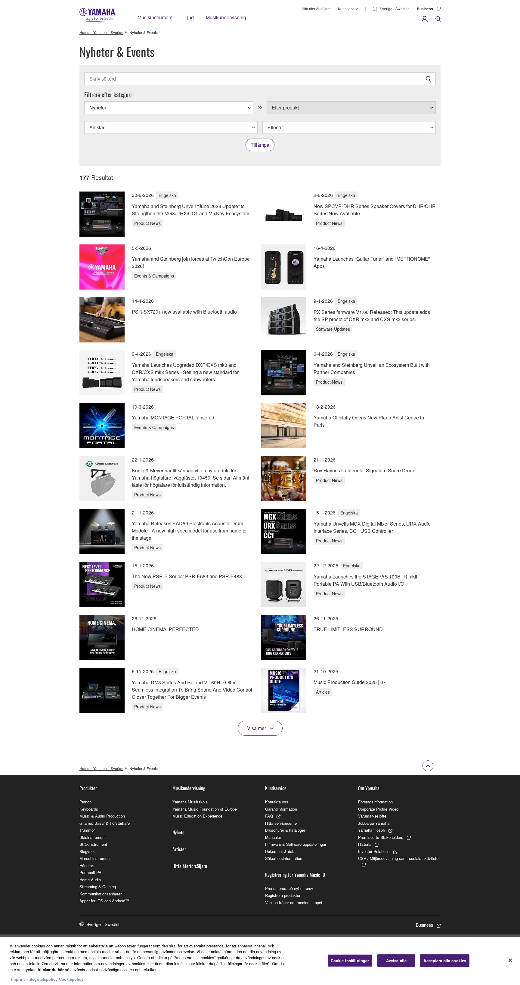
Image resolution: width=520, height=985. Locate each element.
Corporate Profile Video (378, 809)
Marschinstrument (95, 858)
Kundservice (348, 8)
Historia (364, 844)
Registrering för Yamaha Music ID (295, 874)
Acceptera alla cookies (444, 960)
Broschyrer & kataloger (285, 830)
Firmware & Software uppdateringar (295, 844)
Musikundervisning (226, 17)
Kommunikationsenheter (100, 894)
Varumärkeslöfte (372, 816)
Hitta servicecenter (281, 823)
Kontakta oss (276, 802)
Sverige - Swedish (395, 8)
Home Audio (90, 879)
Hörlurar (86, 865)
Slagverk (87, 851)
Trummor (87, 830)
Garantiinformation (281, 809)
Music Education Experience (197, 816)
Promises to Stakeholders (380, 837)
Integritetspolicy (42, 979)
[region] (260, 961)
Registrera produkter (282, 895)
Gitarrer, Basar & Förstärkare (104, 823)
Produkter (88, 788)
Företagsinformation (375, 802)
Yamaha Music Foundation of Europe (204, 809)
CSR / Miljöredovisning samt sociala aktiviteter (399, 858)
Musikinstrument (155, 17)
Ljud (189, 17)
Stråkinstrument (93, 844)
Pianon (85, 802)
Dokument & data (280, 851)
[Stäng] (510, 960)
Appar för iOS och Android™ (104, 901)
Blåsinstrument (92, 837)
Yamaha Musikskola (190, 802)
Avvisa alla (396, 960)
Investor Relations (374, 851)
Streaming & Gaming (97, 886)
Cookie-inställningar (350, 960)
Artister (179, 849)
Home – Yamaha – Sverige (101, 32)
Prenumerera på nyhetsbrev (289, 888)
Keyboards (88, 809)
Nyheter (179, 832)
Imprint (18, 979)
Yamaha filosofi (371, 830)
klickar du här (51, 969)
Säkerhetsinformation (283, 858)
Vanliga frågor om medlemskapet (293, 902)
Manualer (273, 837)
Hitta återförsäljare (316, 8)
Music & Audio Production (102, 816)
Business (425, 8)
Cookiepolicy (71, 979)
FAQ (269, 816)
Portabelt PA (90, 872)
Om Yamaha (368, 788)
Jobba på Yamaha (373, 823)
